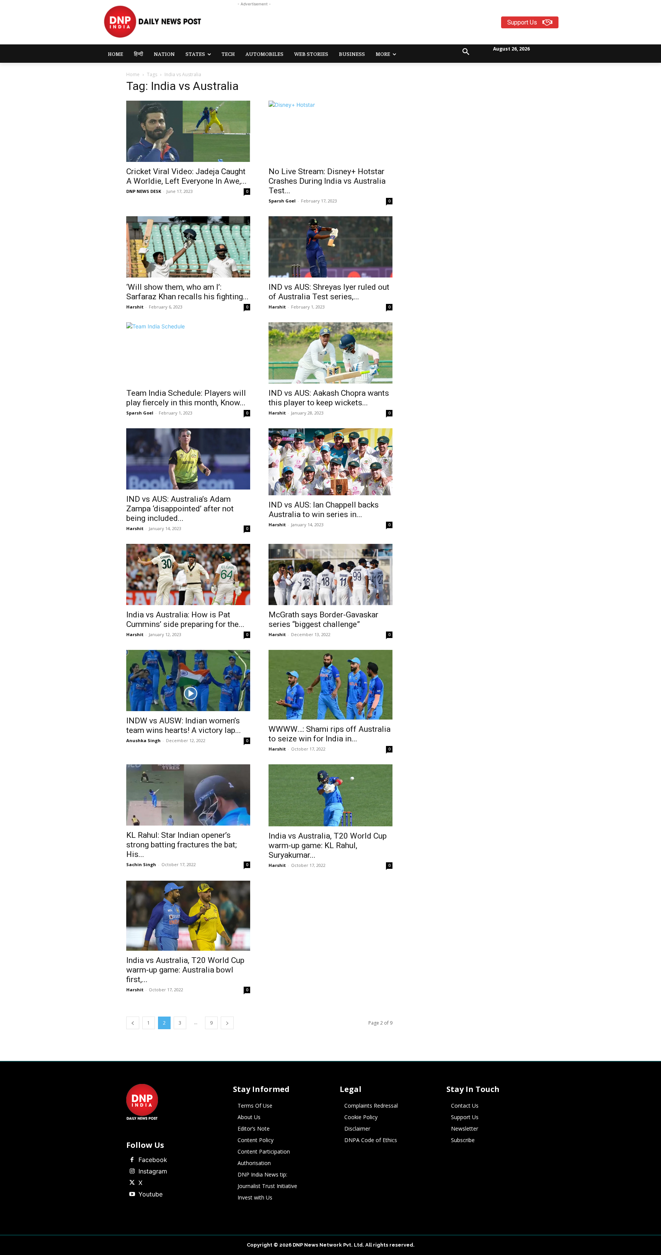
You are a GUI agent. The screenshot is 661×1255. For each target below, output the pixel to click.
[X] (132, 1183)
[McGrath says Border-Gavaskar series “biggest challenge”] (330, 574)
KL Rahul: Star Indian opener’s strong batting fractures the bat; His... (181, 845)
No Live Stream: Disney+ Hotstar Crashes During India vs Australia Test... (327, 181)
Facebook (152, 1160)
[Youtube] (132, 1194)
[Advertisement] (360, 25)
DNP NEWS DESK (143, 191)
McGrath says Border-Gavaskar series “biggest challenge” (323, 619)
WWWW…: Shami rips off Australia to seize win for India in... (330, 734)
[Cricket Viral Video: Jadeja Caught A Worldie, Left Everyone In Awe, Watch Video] (188, 131)
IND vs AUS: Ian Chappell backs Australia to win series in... (324, 509)
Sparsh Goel (282, 201)
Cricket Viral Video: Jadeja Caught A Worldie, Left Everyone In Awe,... (186, 176)
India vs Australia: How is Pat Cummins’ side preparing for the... (185, 619)
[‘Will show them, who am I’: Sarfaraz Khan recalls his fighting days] (188, 246)
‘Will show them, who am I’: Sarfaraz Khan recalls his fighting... (187, 291)
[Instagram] (132, 1171)
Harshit (134, 307)
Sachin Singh (141, 864)
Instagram (152, 1171)
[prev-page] (132, 1023)
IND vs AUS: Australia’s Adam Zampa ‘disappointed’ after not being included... (180, 508)
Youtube (150, 1194)
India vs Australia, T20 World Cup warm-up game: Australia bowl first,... (185, 970)
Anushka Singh (143, 740)
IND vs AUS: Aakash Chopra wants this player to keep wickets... (329, 397)
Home (133, 74)
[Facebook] (132, 1160)
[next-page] (227, 1023)
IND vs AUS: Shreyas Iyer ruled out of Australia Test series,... (329, 291)
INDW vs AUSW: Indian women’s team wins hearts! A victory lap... (183, 725)
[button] (466, 52)
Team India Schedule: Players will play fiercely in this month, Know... (186, 397)
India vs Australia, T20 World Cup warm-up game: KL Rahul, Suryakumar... (328, 845)
